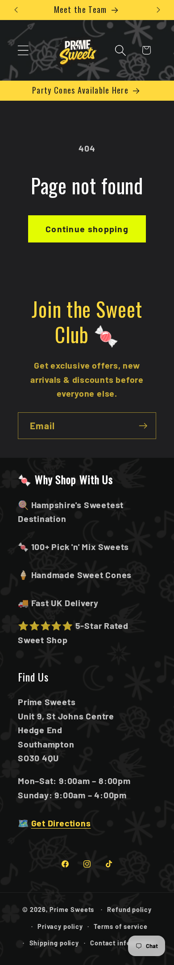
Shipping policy (54, 943)
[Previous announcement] (16, 10)
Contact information (123, 943)
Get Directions (61, 822)
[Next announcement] (158, 10)
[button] (23, 50)
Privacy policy (60, 926)
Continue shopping (87, 228)
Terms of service (121, 926)
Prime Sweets (73, 909)
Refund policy (129, 909)
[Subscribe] (143, 425)
